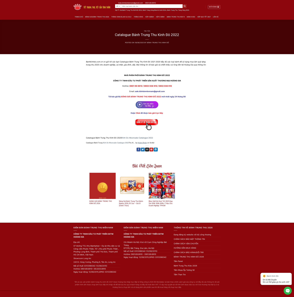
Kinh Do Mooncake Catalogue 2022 (137, 138)
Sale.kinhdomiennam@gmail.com (130, 3)
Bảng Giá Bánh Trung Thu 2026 (97, 17)
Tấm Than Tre (180, 274)
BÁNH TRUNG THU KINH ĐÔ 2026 (189, 257)
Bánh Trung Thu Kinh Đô (158, 42)
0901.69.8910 (150, 3)
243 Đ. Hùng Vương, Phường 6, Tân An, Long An (94, 262)
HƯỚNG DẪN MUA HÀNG (185, 248)
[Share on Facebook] (138, 150)
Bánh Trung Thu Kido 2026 (185, 266)
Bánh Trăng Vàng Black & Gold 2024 (154, 10)
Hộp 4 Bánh (149, 17)
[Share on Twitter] (143, 150)
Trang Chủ (79, 17)
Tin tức (147, 31)
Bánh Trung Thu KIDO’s (176, 17)
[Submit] (185, 6)
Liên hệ (215, 17)
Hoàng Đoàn (142, 143)
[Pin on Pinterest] (151, 150)
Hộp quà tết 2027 (204, 17)
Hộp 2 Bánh (160, 17)
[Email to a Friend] (147, 150)
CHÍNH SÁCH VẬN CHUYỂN (186, 243)
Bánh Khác (191, 17)
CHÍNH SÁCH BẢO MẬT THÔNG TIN (189, 239)
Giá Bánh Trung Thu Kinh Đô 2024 (131, 10)
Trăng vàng (138, 17)
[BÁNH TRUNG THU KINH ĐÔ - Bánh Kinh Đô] (92, 7)
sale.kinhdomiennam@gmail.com (150, 91)
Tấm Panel (178, 261)
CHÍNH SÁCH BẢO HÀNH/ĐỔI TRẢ (189, 252)
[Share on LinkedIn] (156, 150)
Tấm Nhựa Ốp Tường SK (184, 270)
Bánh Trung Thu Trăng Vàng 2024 (178, 10)
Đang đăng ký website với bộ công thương (192, 234)
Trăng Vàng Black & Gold (121, 17)
